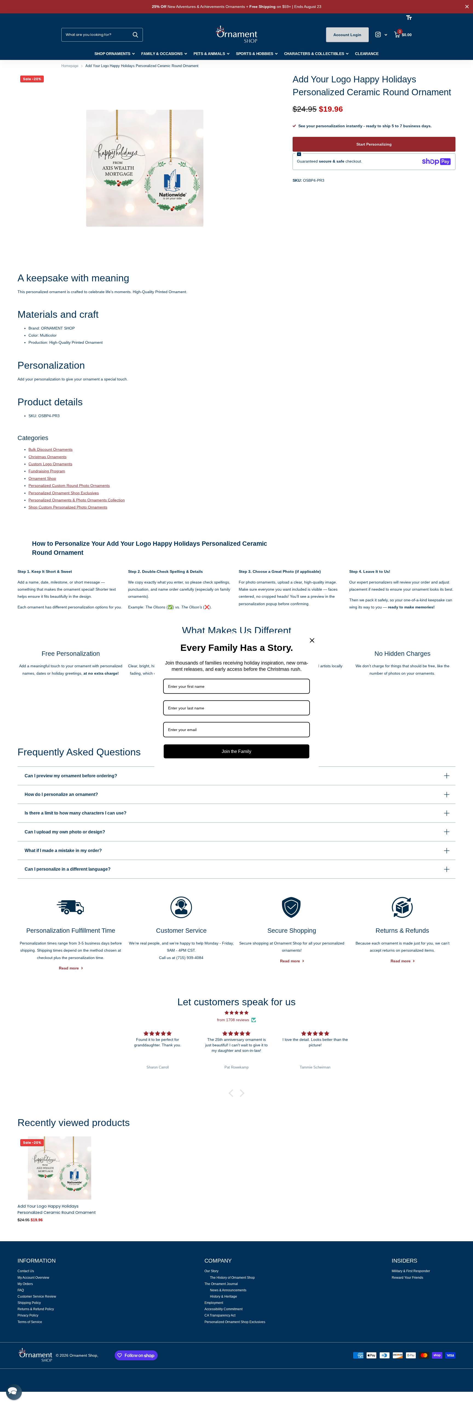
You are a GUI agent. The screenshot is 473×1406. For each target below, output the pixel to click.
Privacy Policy (28, 1315)
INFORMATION (37, 1261)
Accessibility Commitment (223, 1309)
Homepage (69, 66)
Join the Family (236, 751)
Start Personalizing (374, 144)
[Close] (312, 640)
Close (467, 6)
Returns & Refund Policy (36, 1309)
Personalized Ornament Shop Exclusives (63, 493)
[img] (236, 1012)
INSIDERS (404, 1261)
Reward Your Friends (407, 1278)
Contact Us (26, 1271)
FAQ (21, 1290)
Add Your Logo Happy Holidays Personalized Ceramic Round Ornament (57, 1209)
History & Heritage (223, 1296)
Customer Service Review (37, 1296)
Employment (213, 1303)
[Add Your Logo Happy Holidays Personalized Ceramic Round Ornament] (60, 1167)
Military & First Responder (411, 1271)
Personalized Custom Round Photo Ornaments (69, 485)
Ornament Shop (42, 478)
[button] (232, 1093)
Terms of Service (30, 1322)
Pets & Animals (209, 53)
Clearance (367, 53)
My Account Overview (33, 1278)
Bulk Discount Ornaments (50, 449)
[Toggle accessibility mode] (409, 17)
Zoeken (135, 35)
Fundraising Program (46, 471)
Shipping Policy (29, 1303)
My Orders (25, 1284)
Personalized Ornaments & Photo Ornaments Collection (76, 500)
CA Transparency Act (219, 1315)
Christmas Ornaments (47, 457)
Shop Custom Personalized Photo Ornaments (67, 507)
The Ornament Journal (221, 1284)
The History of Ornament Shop (232, 1278)
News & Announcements (228, 1290)
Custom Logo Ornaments (50, 464)
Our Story (211, 1271)
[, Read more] (381, 34)
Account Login (347, 35)
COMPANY (218, 1261)
